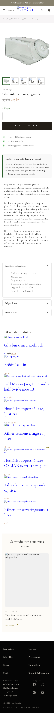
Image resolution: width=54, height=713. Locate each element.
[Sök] (41, 10)
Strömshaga (7, 89)
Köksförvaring (19, 19)
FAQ (5, 673)
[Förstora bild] (45, 32)
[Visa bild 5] (41, 81)
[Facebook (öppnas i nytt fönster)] (36, 686)
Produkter (10, 10)
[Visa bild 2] (15, 81)
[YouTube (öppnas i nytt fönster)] (44, 694)
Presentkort (34, 657)
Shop (8, 19)
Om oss (32, 648)
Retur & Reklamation (38, 673)
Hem (4, 19)
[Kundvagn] (48, 10)
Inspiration (8, 648)
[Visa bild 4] (32, 81)
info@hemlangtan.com (11, 684)
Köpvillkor (8, 657)
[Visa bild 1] (6, 81)
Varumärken (34, 665)
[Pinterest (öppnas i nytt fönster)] (36, 694)
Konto (6, 665)
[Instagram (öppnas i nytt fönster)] (44, 686)
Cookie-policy (10, 708)
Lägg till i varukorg (27, 125)
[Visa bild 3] (23, 81)
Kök (12, 19)
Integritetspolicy (30, 708)
